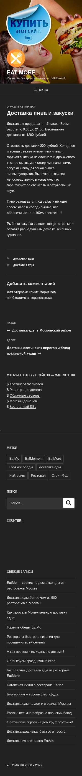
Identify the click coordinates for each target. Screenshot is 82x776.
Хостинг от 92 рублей (26, 383)
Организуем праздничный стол (31, 660)
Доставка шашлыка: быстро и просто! (36, 731)
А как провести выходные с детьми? (35, 651)
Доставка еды (23, 258)
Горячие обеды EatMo (24, 627)
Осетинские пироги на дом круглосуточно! (40, 722)
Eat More (21, 72)
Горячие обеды (21, 466)
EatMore (54, 458)
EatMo (14, 458)
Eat (32, 106)
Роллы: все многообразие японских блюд (39, 712)
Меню (43, 89)
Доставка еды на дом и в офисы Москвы (39, 703)
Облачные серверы (25, 395)
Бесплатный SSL (23, 406)
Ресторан (38, 475)
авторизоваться (39, 297)
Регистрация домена (26, 389)
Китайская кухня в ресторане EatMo (35, 684)
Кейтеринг (17, 475)
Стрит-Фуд (59, 475)
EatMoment (33, 458)
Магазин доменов (23, 400)
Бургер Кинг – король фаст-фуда (32, 694)
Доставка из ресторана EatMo (30, 740)
